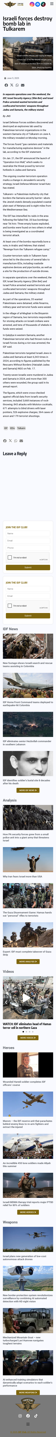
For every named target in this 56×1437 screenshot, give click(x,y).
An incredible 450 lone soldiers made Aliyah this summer (27, 1165)
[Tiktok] (43, 4)
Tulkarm (21, 428)
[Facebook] (37, 4)
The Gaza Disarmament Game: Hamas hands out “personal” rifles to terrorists (27, 914)
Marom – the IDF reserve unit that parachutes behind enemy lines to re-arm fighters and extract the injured (27, 1124)
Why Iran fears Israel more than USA (22, 876)
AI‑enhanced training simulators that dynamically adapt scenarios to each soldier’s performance (27, 1382)
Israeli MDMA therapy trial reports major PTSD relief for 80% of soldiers (28, 1204)
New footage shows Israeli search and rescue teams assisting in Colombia (27, 665)
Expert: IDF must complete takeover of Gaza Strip (27, 953)
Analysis (10, 800)
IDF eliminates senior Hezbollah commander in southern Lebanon (27, 743)
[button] (6, 85)
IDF (5, 428)
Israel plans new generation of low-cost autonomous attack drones (24, 1258)
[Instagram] (32, 4)
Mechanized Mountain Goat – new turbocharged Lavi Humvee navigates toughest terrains (23, 1340)
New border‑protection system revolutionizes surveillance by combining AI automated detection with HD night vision (28, 1298)
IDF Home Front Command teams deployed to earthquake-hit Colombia (28, 704)
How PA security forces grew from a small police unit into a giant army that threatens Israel (26, 837)
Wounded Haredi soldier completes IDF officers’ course (24, 1083)
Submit (28, 567)
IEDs (12, 428)
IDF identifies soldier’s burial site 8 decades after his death (26, 782)
